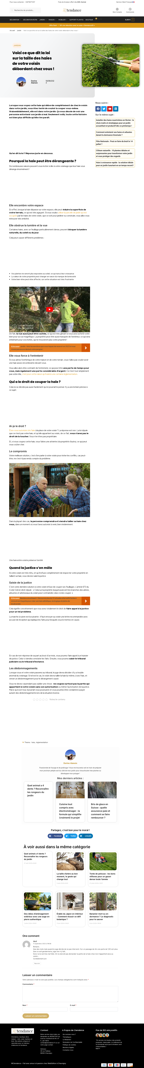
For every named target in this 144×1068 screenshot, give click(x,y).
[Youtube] (109, 109)
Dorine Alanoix (70, 763)
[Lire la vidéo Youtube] (49, 309)
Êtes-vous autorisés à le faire (22, 430)
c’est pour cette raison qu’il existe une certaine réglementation (49, 374)
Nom (24, 1005)
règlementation (42, 742)
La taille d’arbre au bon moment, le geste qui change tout (67, 876)
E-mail (73, 1005)
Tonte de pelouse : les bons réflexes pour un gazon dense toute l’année (102, 876)
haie (33, 742)
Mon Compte (117, 12)
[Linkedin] (115, 109)
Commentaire (28, 984)
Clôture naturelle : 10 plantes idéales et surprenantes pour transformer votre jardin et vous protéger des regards (114, 153)
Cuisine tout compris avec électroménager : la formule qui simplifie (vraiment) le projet (70, 811)
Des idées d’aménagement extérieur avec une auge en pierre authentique (36, 916)
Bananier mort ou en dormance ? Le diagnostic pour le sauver (101, 916)
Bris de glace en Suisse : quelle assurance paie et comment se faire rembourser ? (100, 811)
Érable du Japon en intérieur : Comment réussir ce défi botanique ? (70, 916)
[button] (129, 20)
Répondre (37, 963)
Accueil (12, 30)
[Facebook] (98, 109)
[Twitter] (104, 109)
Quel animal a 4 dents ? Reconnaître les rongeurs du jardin (35, 856)
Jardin (19, 30)
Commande (130, 12)
